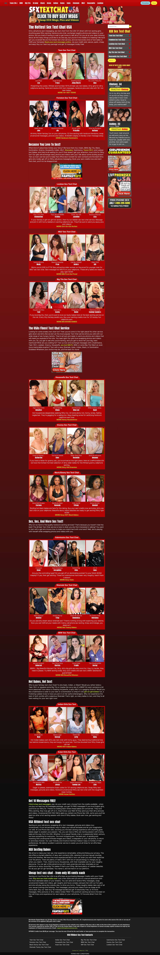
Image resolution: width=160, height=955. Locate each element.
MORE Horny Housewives (67, 420)
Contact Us (75, 950)
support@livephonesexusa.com (67, 928)
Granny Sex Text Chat (114, 942)
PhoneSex (145, 3)
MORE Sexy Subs (67, 580)
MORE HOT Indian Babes (67, 747)
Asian (49, 3)
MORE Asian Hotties (67, 794)
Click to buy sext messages (40, 804)
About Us (82, 950)
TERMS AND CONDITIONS (80, 954)
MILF (83, 3)
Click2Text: (119, 89)
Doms (62, 3)
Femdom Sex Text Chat (117, 39)
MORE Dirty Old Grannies (67, 467)
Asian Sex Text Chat (62, 945)
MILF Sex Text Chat (115, 48)
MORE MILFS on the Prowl (66, 274)
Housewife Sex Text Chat (118, 56)
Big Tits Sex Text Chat (117, 52)
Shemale (76, 3)
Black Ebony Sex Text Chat (39, 945)
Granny (35, 3)
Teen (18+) (13, 3)
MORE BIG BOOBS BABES (67, 322)
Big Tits (28, 3)
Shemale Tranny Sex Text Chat (40, 947)
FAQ (87, 950)
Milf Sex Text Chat (87, 945)
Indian (55, 3)
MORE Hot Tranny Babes (67, 627)
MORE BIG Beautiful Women (67, 675)
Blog (154, 3)
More (111, 60)
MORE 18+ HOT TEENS (67, 93)
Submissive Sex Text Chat (116, 940)
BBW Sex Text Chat (88, 942)
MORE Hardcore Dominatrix (67, 138)
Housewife (91, 3)
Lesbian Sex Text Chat (117, 44)
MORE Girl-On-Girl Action (66, 226)
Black (42, 3)
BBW (21, 3)
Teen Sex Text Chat (116, 35)
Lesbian (100, 3)
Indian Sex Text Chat (62, 940)
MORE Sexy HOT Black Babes (67, 515)
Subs (68, 3)
